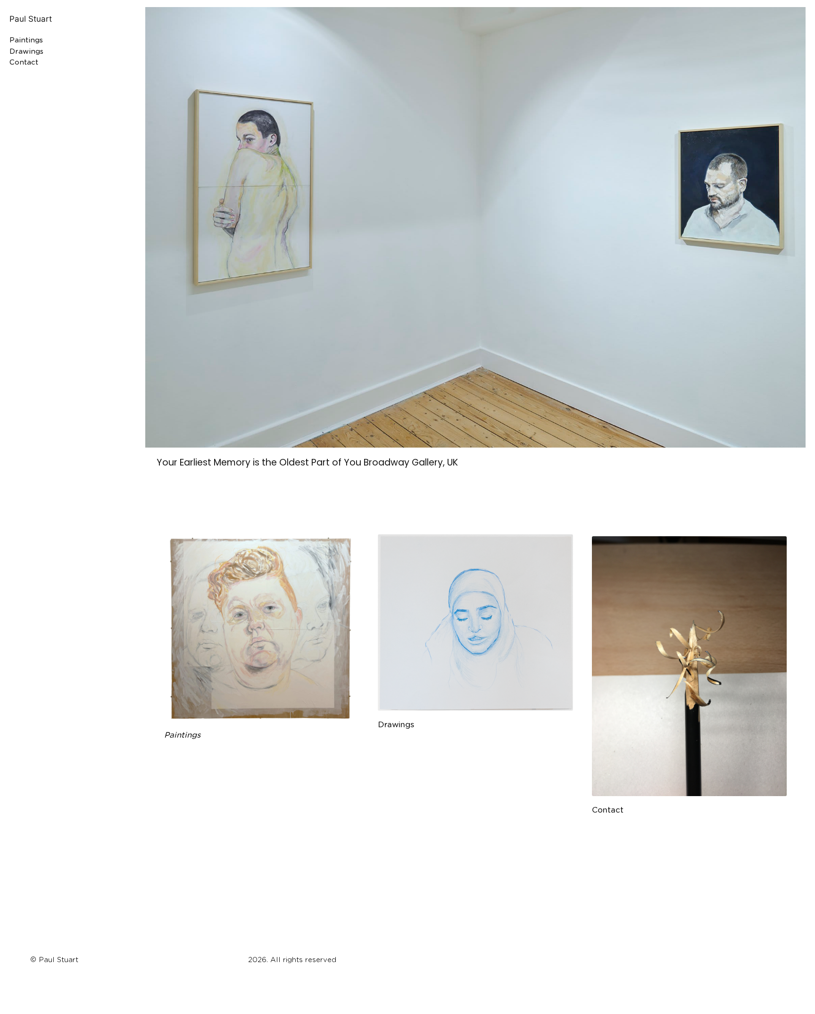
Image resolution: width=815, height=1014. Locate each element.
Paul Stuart (30, 19)
